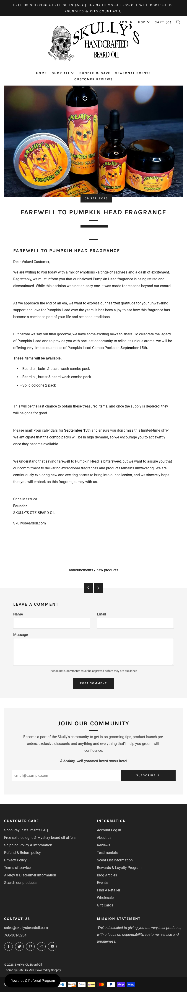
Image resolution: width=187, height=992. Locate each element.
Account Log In (109, 830)
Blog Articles (107, 875)
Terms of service (17, 867)
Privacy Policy (15, 860)
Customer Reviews (93, 79)
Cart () (163, 22)
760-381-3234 (15, 935)
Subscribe (146, 775)
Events (102, 883)
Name (18, 614)
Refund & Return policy (22, 852)
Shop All (61, 73)
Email (101, 614)
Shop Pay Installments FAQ (26, 830)
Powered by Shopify (48, 970)
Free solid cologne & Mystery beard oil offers (39, 837)
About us (104, 837)
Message (20, 635)
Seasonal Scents (133, 73)
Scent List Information (115, 860)
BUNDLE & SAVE (94, 73)
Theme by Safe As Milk (19, 970)
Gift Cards (105, 905)
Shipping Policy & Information (28, 845)
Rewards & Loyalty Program (119, 867)
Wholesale (105, 898)
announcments (81, 570)
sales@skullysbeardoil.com (26, 928)
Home (41, 73)
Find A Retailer (108, 890)
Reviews (103, 845)
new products (107, 570)
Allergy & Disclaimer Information (30, 875)
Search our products (20, 883)
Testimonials (107, 852)
